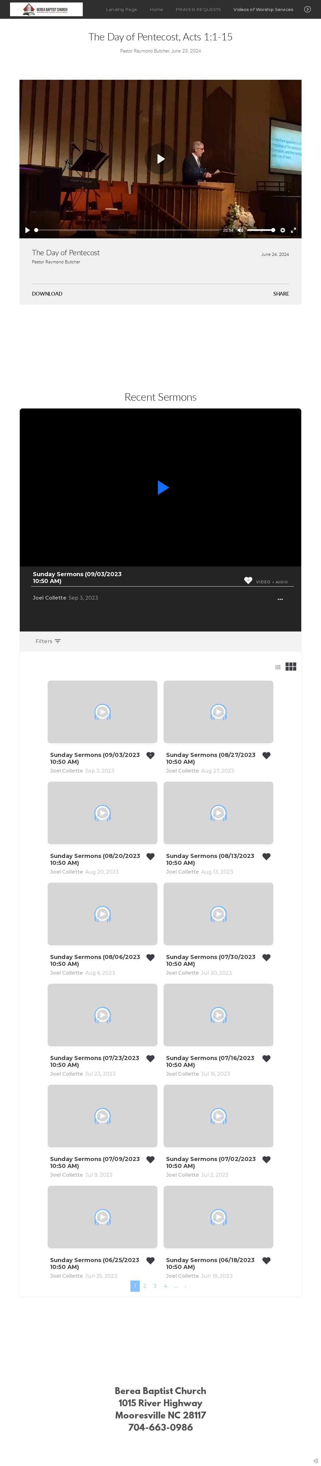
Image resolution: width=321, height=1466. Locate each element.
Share (281, 294)
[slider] (127, 230)
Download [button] (47, 294)
